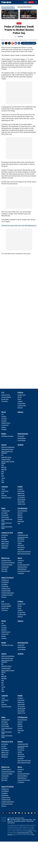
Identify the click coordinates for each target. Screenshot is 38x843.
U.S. (2, 392)
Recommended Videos (8, 7)
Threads (9, 43)
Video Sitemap (10, 822)
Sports (3, 445)
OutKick (20, 445)
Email (19, 43)
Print (15, 43)
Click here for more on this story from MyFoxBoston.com (18, 225)
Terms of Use (10, 818)
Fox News (6, 2)
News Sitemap (30, 821)
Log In (25, 2)
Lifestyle (4, 487)
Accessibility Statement (20, 821)
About (20, 558)
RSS (25, 813)
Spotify (31, 813)
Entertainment (23, 434)
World (3, 412)
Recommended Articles (25, 7)
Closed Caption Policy (27, 819)
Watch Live (5, 558)
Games (20, 533)
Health (20, 487)
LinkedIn (19, 813)
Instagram (9, 813)
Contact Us (10, 821)
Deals (3, 508)
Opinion (20, 412)
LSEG (33, 834)
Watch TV (31, 2)
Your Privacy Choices (15, 819)
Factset (30, 830)
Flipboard (12, 43)
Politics (20, 392)
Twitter (6, 43)
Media (3, 434)
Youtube (12, 813)
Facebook (3, 43)
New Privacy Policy (19, 818)
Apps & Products (7, 578)
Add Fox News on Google (29, 43)
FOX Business (22, 508)
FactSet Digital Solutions (24, 832)
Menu (36, 2)
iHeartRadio (35, 813)
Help (34, 819)
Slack (22, 813)
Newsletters (28, 813)
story (19, 23)
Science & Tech (7, 533)
